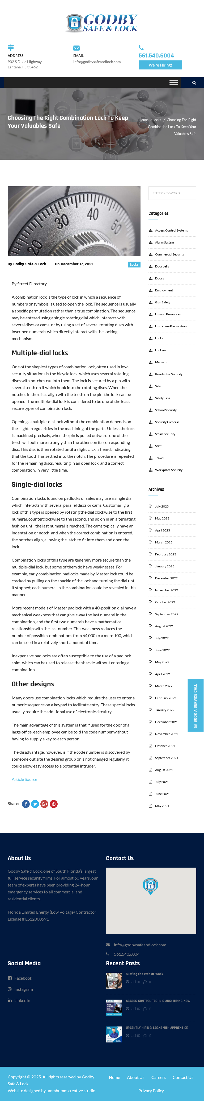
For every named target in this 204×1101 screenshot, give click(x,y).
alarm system (164, 242)
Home (143, 120)
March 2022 (163, 686)
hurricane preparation (171, 326)
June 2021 (162, 794)
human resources (168, 314)
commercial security (169, 254)
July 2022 (162, 638)
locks (157, 120)
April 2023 (162, 530)
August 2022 (164, 626)
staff (158, 446)
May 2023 (162, 518)
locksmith (162, 350)
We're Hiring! (160, 65)
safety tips (162, 398)
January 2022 (164, 710)
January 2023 (164, 566)
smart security (165, 434)
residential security (168, 374)
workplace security (168, 470)
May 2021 (162, 806)
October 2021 (165, 746)
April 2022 (162, 674)
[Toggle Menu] (173, 82)
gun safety (162, 302)
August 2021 (164, 770)
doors (159, 278)
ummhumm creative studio (70, 1090)
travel (159, 458)
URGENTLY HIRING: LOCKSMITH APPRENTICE (157, 1028)
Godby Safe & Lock (29, 264)
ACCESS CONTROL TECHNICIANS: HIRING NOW (158, 1001)
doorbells (162, 266)
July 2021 (162, 782)
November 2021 (166, 734)
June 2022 (162, 650)
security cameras (167, 422)
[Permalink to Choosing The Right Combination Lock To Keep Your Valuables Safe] (74, 254)
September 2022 (166, 614)
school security (166, 410)
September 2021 (166, 758)
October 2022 (165, 602)
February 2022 (165, 698)
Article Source (24, 779)
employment (164, 290)
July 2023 (162, 506)
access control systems (171, 230)
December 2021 (166, 722)
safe (158, 386)
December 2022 (166, 578)
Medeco (161, 362)
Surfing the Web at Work (144, 974)
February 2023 (165, 554)
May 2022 (162, 662)
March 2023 (163, 542)
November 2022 (166, 590)
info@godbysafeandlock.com (140, 944)
